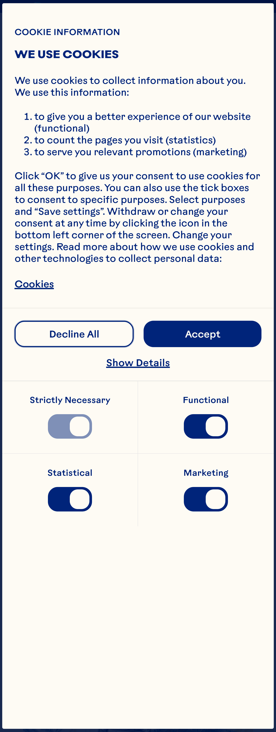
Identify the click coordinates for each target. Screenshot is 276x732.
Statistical (69, 473)
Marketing (205, 473)
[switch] (70, 426)
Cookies (34, 284)
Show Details (138, 362)
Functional (206, 400)
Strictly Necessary (70, 400)
